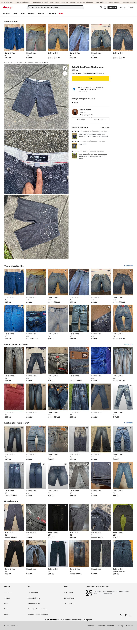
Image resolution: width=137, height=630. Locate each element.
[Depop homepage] (7, 7)
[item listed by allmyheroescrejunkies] (58, 360)
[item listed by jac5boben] (14, 553)
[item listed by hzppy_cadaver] (123, 475)
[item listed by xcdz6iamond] (58, 397)
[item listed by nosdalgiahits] (123, 360)
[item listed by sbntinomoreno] (123, 553)
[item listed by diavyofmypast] (58, 517)
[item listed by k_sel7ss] (101, 553)
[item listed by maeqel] (79, 318)
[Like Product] (22, 26)
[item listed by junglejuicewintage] (14, 517)
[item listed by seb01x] (123, 282)
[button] (94, 115)
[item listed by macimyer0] (79, 282)
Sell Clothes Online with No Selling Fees (76, 620)
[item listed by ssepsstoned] (123, 439)
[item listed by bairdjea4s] (14, 439)
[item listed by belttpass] (101, 318)
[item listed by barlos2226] (14, 360)
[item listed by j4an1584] (14, 397)
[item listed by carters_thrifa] (101, 439)
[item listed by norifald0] (101, 360)
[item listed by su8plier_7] (36, 318)
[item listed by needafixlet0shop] (79, 475)
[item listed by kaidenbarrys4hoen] (79, 397)
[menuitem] (7, 13)
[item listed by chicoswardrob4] (36, 439)
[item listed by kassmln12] (101, 282)
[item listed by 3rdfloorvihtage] (79, 439)
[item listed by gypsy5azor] (36, 397)
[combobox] (55, 7)
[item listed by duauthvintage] (101, 517)
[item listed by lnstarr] (58, 553)
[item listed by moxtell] (14, 318)
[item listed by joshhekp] (101, 397)
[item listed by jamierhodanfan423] (14, 282)
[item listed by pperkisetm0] (123, 517)
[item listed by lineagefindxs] (123, 318)
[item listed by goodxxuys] (123, 397)
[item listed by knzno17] (36, 517)
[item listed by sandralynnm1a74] (36, 553)
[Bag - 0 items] (105, 7)
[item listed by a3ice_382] (58, 439)
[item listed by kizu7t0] (14, 475)
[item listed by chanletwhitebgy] (58, 475)
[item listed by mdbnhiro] (79, 553)
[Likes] (101, 7)
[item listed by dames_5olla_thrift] (36, 475)
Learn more (82, 91)
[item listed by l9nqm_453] (58, 318)
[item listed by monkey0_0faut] (36, 360)
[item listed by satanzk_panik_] (36, 282)
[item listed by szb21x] (58, 282)
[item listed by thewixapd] (79, 360)
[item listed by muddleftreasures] (79, 517)
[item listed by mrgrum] (101, 475)
